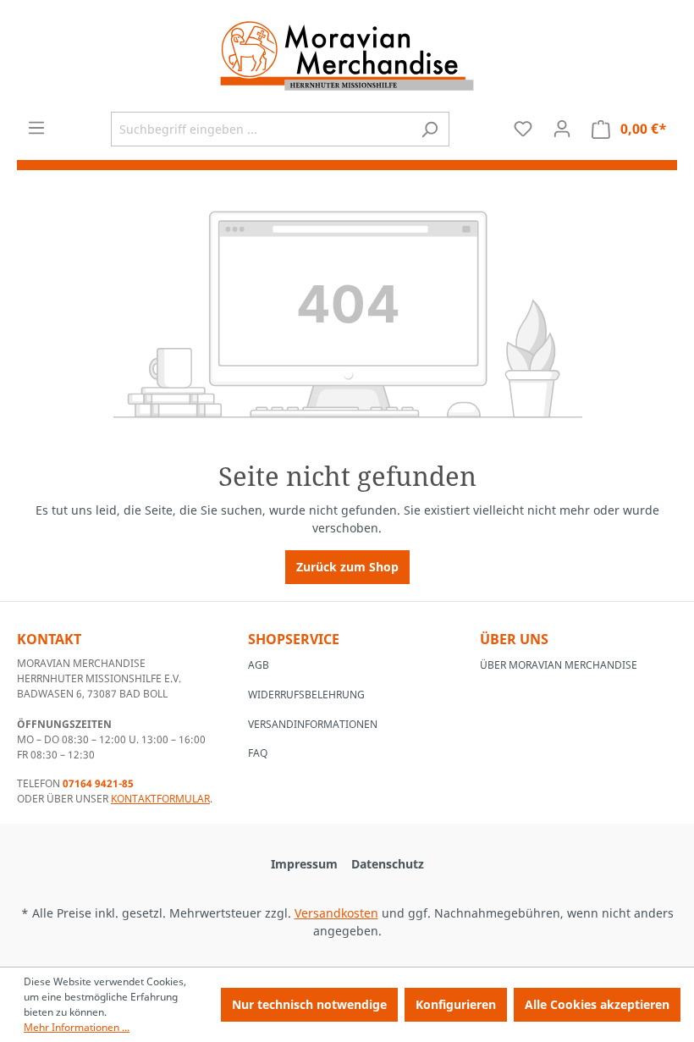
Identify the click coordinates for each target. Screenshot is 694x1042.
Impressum (304, 864)
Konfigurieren (456, 1004)
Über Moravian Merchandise (558, 665)
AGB (258, 665)
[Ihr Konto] (562, 129)
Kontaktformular (160, 798)
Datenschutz (387, 864)
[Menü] (36, 128)
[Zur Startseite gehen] (347, 55)
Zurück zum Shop (347, 567)
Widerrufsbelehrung (306, 694)
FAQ (257, 753)
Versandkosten (336, 913)
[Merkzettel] (523, 129)
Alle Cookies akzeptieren (597, 1004)
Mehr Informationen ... (76, 1027)
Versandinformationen (312, 724)
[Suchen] (429, 129)
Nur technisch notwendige (309, 1004)
